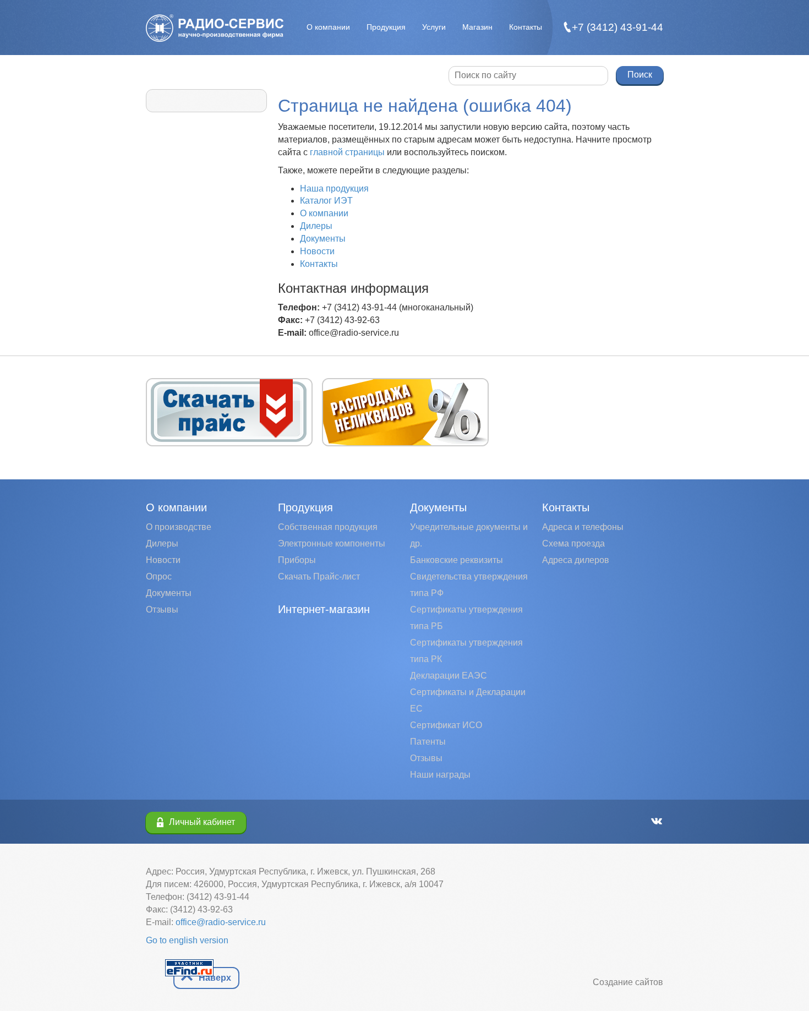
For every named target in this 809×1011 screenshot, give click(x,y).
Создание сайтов (628, 982)
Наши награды (440, 774)
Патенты (428, 741)
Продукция (386, 27)
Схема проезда (573, 543)
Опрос (159, 576)
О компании (328, 27)
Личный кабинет (202, 822)
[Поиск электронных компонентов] (189, 967)
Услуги (434, 27)
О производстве (178, 527)
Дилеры (316, 226)
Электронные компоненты (331, 543)
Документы (323, 238)
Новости (317, 251)
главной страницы (347, 152)
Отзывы (162, 609)
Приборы (297, 560)
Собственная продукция (328, 527)
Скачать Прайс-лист (319, 576)
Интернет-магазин (324, 609)
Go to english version (187, 940)
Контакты (525, 27)
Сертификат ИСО (446, 725)
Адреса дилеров (575, 560)
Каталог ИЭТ (326, 200)
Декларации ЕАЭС (448, 675)
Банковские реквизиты (456, 560)
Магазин (477, 27)
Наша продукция (334, 188)
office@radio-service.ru (221, 922)
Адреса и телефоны (583, 527)
